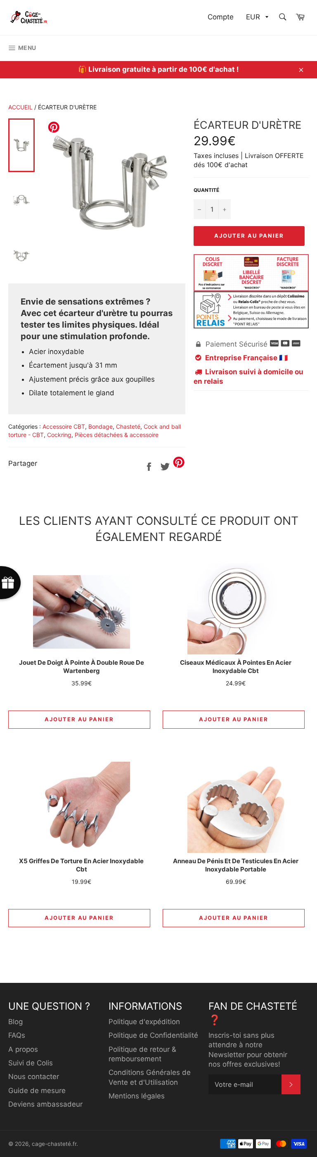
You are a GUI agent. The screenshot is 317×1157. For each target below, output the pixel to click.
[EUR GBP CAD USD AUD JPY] (256, 17)
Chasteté (128, 426)
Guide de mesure (37, 1090)
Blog (15, 1022)
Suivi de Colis (30, 1063)
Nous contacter (33, 1076)
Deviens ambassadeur (45, 1104)
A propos (23, 1049)
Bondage (100, 426)
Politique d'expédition (144, 1022)
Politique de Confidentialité (153, 1035)
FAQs (16, 1035)
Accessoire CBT (64, 426)
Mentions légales (137, 1096)
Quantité (206, 190)
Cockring (59, 434)
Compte (221, 17)
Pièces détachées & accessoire (116, 434)
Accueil (20, 107)
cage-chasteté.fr (54, 1143)
